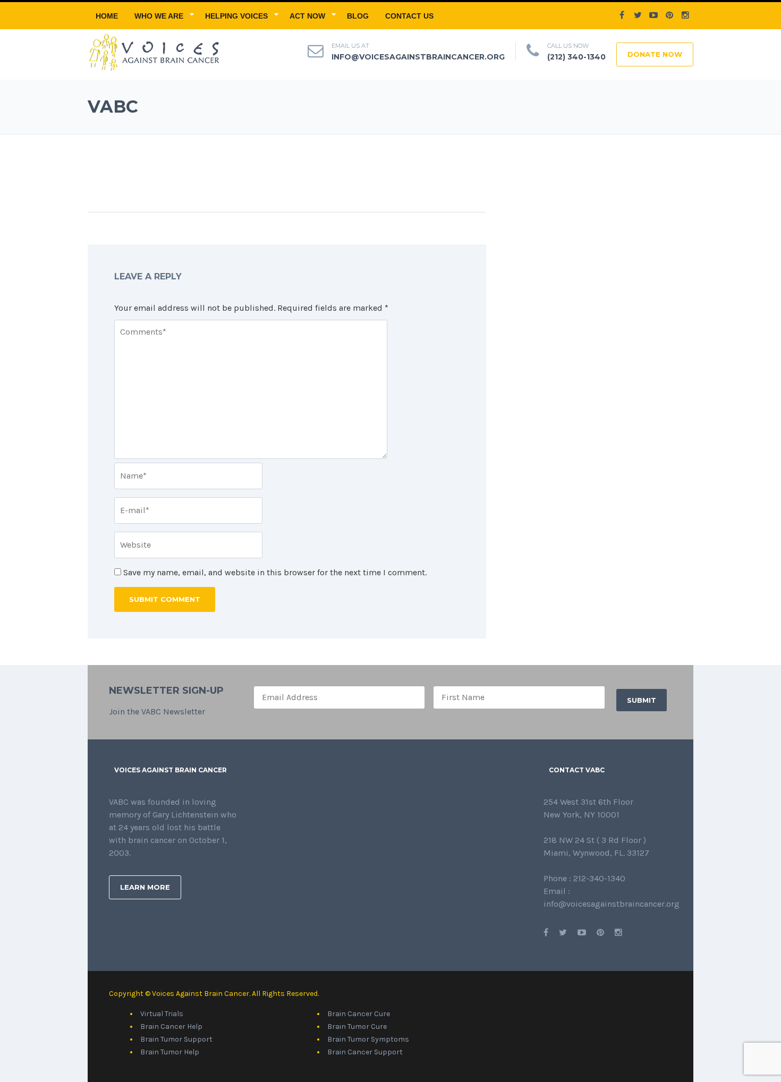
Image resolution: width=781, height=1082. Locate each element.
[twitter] (638, 15)
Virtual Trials (161, 1013)
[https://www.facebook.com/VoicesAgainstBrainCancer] (546, 932)
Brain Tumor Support (176, 1039)
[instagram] (685, 15)
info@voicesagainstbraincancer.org (418, 57)
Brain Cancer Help (171, 1026)
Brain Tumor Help (169, 1052)
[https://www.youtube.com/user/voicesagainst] (582, 932)
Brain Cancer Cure (358, 1013)
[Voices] (153, 51)
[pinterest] (669, 15)
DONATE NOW (654, 54)
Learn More (145, 887)
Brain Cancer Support (365, 1052)
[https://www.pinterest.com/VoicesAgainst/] (600, 932)
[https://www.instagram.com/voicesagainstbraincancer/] (618, 932)
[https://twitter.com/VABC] (563, 932)
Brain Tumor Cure (357, 1026)
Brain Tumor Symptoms (368, 1039)
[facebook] (622, 15)
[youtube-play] (653, 15)
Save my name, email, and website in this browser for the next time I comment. (275, 572)
